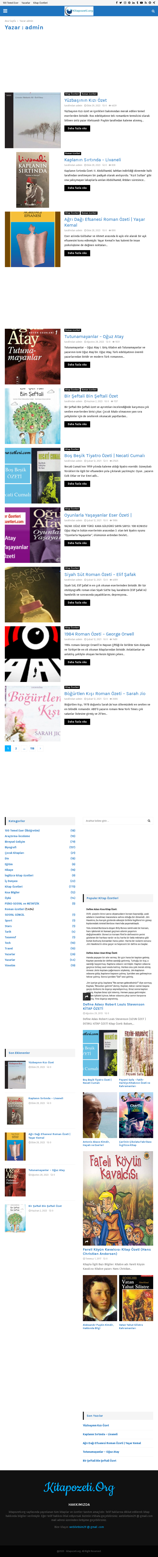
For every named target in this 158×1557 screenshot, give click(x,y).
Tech (8, 943)
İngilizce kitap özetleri (19, 875)
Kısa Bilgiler (12, 892)
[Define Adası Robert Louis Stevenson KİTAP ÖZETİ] (118, 953)
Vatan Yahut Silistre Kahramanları (131, 1326)
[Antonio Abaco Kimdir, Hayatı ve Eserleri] (100, 1115)
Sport (8, 920)
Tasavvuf (10, 937)
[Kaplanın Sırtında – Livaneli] (15, 1111)
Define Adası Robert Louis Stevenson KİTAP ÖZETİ (114, 1006)
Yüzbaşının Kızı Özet (85, 100)
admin (29, 20)
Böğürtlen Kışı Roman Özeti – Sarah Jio (104, 693)
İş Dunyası (11, 881)
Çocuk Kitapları (14, 853)
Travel (9, 948)
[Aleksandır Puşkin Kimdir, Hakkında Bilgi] (100, 1298)
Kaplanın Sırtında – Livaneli (92, 159)
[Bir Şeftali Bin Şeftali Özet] (15, 1218)
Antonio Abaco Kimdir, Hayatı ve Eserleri (96, 1143)
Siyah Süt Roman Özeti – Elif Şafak (100, 574)
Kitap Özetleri (40, 3)
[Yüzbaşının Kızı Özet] (15, 1075)
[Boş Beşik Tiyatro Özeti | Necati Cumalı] (100, 1053)
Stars (8, 926)
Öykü (8, 898)
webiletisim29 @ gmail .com (86, 1527)
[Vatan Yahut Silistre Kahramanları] (136, 1298)
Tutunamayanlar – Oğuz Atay (94, 336)
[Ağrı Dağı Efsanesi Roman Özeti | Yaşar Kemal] (15, 1146)
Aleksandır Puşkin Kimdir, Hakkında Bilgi (98, 1326)
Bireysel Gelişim (15, 841)
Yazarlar (26, 3)
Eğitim (9, 864)
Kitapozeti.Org (79, 1487)
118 (32, 748)
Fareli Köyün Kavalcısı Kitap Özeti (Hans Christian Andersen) (117, 1251)
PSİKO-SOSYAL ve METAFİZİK (22, 903)
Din (7, 858)
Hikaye (9, 870)
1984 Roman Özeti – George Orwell (99, 634)
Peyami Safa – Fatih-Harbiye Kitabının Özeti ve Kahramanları (134, 1083)
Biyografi (10, 847)
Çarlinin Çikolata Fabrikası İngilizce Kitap (135, 1143)
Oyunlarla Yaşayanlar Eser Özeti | (98, 515)
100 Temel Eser (10, 3)
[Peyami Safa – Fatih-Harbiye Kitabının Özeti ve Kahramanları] (136, 1053)
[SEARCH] (149, 821)
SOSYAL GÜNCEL (14, 914)
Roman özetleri (89, 94)
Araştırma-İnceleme (17, 836)
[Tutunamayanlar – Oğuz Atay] (15, 1182)
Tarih (8, 931)
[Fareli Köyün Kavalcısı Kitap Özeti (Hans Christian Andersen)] (118, 1198)
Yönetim (10, 965)
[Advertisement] (79, 62)
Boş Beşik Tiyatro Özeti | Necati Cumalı (104, 455)
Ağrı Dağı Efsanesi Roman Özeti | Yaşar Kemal (112, 1443)
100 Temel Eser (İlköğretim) (22, 830)
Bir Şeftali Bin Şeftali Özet (91, 396)
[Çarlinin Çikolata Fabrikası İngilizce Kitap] (136, 1115)
